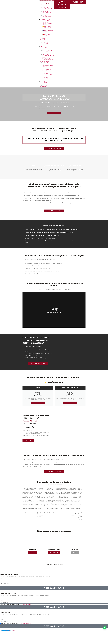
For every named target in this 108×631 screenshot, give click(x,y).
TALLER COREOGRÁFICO (48, 14)
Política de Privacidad (52, 569)
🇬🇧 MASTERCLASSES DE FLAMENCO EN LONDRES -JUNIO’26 (47, 31)
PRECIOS (44, 6)
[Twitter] (52, 566)
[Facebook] (49, 566)
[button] (104, 627)
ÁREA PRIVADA (43, 45)
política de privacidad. (26, 585)
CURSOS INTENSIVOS (45, 19)
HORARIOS (45, 7)
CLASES (42, 4)
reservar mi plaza (38, 402)
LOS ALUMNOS (45, 43)
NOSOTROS (43, 39)
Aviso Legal (42, 569)
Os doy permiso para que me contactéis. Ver (16, 585)
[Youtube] (59, 566)
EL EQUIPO (45, 42)
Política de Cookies (64, 569)
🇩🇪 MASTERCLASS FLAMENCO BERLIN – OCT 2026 (47, 27)
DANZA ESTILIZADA (46, 11)
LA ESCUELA (45, 41)
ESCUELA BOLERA (46, 12)
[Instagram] (55, 566)
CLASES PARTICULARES (47, 18)
